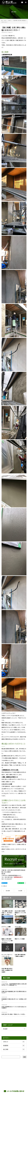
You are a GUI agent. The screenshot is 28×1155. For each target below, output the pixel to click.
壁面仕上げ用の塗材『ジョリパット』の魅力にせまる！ (7, 940)
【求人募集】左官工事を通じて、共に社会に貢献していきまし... (7, 912)
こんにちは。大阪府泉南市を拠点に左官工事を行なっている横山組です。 (14, 984)
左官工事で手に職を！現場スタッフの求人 (13, 1014)
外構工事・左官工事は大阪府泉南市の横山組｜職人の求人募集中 (14, 1143)
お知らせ (10, 32)
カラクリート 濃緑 (6, 926)
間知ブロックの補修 (20, 939)
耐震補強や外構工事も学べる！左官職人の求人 (14, 999)
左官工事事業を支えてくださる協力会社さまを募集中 (14, 1007)
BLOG (14, 1119)
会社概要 (14, 1116)
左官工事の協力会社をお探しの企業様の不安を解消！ (7, 970)
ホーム (14, 1101)
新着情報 (13, 1045)
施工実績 (13, 1049)
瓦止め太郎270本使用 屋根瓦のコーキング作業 (20, 912)
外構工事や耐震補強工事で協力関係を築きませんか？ (14, 992)
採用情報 (14, 1112)
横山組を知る (14, 1108)
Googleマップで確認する (14, 1134)
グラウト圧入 (18, 926)
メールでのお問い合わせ (15, 1091)
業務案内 (14, 1104)
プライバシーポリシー (14, 1145)
